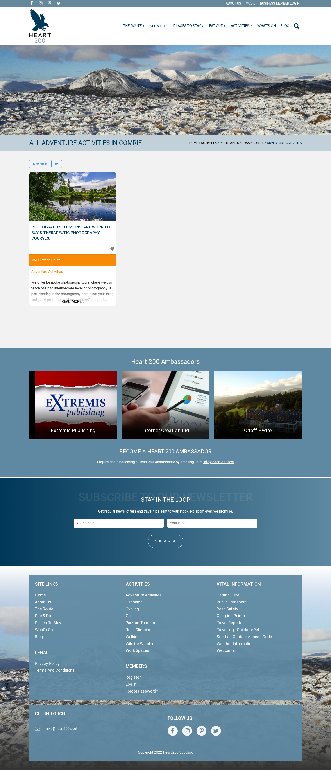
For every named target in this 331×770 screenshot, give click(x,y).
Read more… (73, 301)
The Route (44, 609)
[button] (134, 26)
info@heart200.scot (218, 462)
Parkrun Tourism (140, 622)
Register (133, 677)
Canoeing (134, 602)
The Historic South (45, 260)
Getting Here (228, 595)
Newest (39, 164)
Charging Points (231, 615)
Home (193, 143)
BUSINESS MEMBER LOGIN (279, 3)
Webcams (226, 650)
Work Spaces (137, 650)
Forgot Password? (142, 691)
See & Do (43, 615)
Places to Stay (48, 622)
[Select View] (56, 164)
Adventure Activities (47, 271)
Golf (129, 615)
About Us (43, 602)
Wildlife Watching (141, 643)
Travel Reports (230, 622)
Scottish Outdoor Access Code (244, 636)
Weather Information (235, 643)
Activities (209, 143)
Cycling (132, 609)
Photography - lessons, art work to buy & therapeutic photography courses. (70, 233)
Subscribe (165, 541)
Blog (39, 636)
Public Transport (231, 602)
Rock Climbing (138, 629)
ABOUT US (233, 3)
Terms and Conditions (55, 670)
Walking (133, 636)
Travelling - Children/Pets (239, 629)
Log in (131, 684)
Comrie (258, 143)
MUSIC (251, 3)
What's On (44, 629)
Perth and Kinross (235, 143)
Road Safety (227, 609)
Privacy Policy (47, 663)
